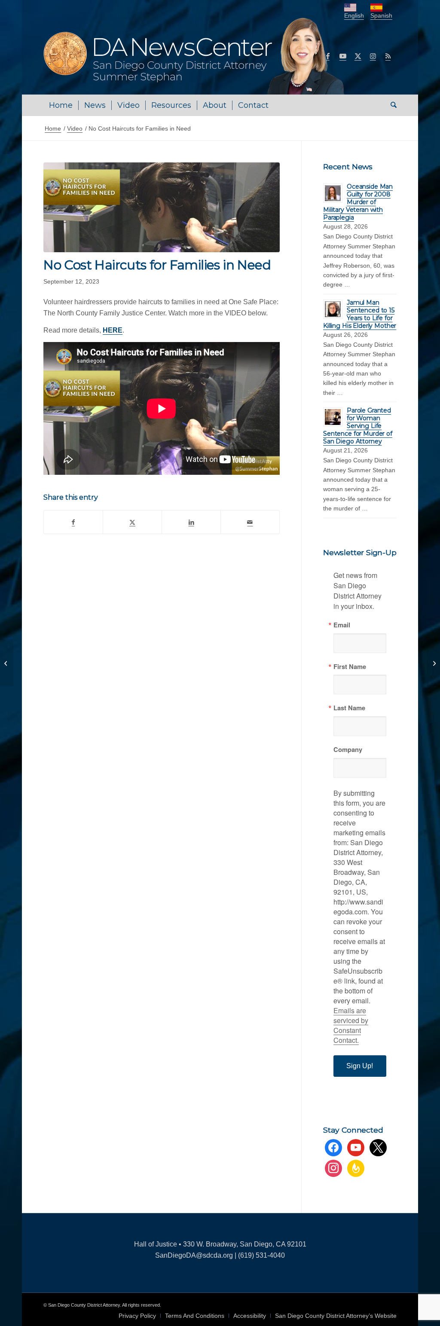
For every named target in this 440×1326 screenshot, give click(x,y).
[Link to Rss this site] (388, 55)
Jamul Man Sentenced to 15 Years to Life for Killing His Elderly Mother (359, 314)
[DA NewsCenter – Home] (194, 56)
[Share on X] (132, 522)
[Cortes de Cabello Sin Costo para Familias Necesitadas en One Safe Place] (161, 207)
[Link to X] (357, 55)
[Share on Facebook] (73, 522)
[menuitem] (60, 105)
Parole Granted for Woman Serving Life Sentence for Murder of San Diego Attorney (357, 425)
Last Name (349, 708)
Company (347, 749)
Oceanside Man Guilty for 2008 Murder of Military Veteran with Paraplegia (358, 202)
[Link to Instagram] (373, 55)
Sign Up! (359, 1065)
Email (341, 625)
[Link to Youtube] (342, 55)
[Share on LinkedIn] (191, 522)
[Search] (391, 105)
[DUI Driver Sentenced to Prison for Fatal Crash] (6, 663)
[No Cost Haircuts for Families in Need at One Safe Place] (433, 663)
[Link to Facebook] (327, 55)
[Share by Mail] (250, 522)
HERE (112, 330)
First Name (349, 666)
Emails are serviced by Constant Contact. (350, 1025)
